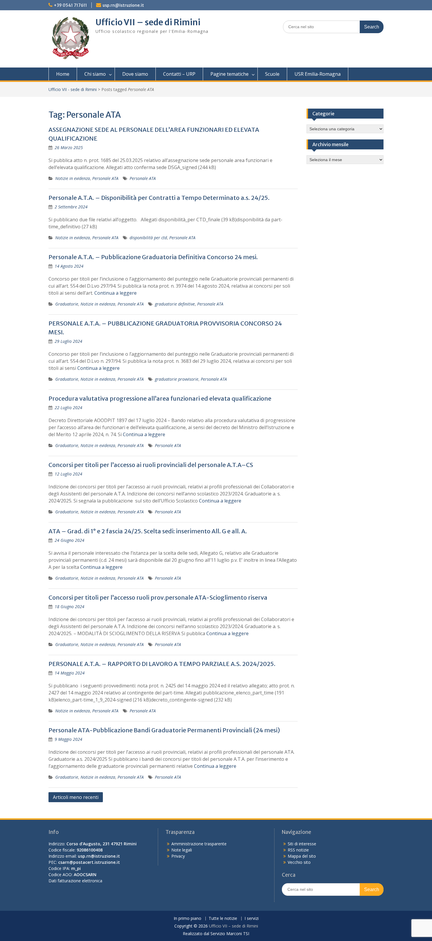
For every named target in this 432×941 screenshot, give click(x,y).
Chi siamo (95, 74)
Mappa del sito (302, 856)
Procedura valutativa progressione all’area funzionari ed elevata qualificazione (159, 398)
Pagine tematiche (229, 74)
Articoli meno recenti (75, 797)
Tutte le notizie (223, 918)
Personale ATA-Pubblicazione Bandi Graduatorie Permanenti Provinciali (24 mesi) (164, 730)
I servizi (252, 918)
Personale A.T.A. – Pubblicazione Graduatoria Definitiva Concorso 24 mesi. (153, 257)
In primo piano (187, 918)
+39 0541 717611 (70, 5)
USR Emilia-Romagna (317, 74)
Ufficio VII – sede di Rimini (148, 22)
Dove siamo (135, 74)
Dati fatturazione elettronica (75, 880)
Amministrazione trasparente (199, 843)
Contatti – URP (179, 74)
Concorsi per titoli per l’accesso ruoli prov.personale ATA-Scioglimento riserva (157, 597)
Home (62, 74)
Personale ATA (105, 178)
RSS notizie (298, 850)
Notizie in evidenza (72, 178)
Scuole (272, 74)
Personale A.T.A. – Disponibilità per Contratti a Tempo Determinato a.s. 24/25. (158, 197)
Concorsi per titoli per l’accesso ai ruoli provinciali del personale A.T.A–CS (150, 464)
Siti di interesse (302, 843)
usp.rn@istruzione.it (123, 5)
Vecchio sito (299, 862)
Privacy (178, 856)
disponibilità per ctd (148, 237)
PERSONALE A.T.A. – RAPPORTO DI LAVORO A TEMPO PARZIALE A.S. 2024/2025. (161, 663)
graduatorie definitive (175, 304)
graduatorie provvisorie (176, 379)
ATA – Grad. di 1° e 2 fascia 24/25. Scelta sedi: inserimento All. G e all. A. (147, 531)
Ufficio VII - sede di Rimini (72, 89)
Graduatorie (66, 304)
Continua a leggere (115, 293)
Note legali (181, 850)
